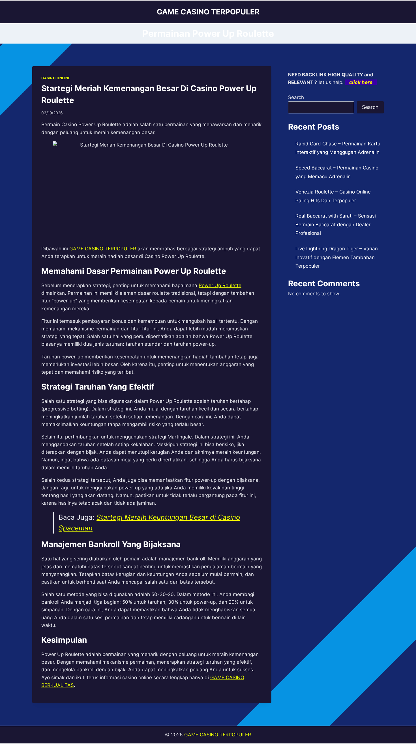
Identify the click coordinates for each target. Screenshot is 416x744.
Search (296, 97)
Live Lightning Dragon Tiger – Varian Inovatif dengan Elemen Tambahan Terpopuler (336, 257)
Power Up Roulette (220, 285)
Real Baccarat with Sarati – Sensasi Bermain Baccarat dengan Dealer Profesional (335, 224)
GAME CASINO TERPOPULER (217, 734)
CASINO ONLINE (55, 78)
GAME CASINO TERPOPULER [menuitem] (102, 248)
